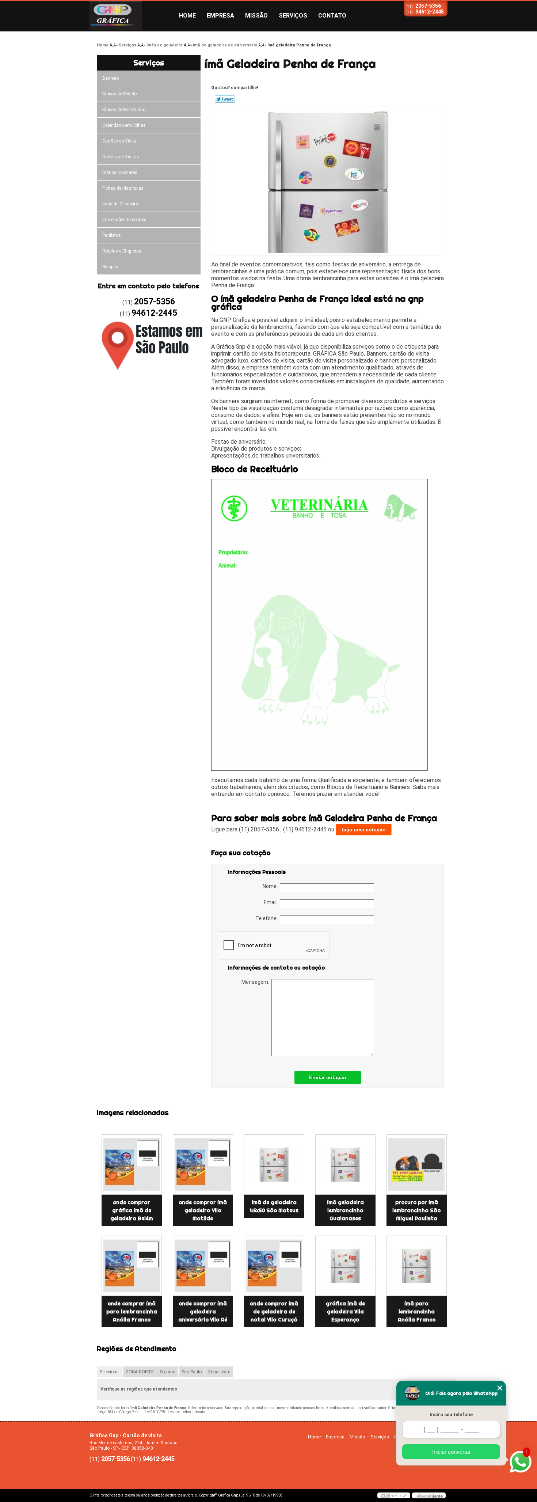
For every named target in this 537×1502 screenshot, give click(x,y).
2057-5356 (428, 6)
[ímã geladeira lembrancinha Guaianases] (345, 1164)
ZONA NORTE (140, 1371)
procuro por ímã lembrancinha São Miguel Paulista (416, 1210)
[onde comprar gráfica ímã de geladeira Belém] (132, 1164)
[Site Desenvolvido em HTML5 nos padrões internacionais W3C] (393, 1495)
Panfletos (111, 235)
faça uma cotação (364, 829)
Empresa (220, 15)
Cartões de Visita (119, 141)
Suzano (167, 1371)
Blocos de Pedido (119, 93)
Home (187, 15)
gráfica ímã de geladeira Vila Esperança (345, 1311)
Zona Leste (219, 1371)
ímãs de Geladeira (120, 203)
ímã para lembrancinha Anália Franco (416, 1311)
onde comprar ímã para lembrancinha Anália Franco (131, 1311)
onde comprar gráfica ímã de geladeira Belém (131, 1210)
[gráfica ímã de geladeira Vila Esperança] (345, 1266)
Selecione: (109, 1371)
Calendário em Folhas (124, 125)
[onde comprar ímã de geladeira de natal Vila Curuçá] (274, 1266)
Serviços (293, 15)
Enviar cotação (327, 1077)
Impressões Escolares (124, 219)
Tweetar (225, 99)
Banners (110, 78)
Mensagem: (256, 982)
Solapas (110, 266)
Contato (332, 15)
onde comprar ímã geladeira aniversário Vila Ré (202, 1311)
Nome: (271, 886)
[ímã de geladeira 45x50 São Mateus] (274, 1164)
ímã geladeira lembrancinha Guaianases (345, 1210)
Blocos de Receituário (123, 109)
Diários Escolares (119, 172)
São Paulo (192, 1371)
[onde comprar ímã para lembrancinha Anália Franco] (132, 1266)
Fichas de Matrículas (123, 188)
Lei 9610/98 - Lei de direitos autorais (175, 1412)
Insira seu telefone (451, 1414)
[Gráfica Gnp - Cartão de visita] (132, 15)
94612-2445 (429, 12)
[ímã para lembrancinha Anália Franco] (416, 1266)
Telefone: (267, 918)
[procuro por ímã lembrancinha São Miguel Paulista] (416, 1164)
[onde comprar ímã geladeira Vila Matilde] (203, 1164)
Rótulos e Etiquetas (121, 251)
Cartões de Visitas (120, 156)
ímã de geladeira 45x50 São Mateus (274, 1206)
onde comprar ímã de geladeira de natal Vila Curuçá (274, 1311)
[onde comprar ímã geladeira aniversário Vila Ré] (203, 1266)
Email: (272, 902)
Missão (256, 15)
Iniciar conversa (451, 1452)
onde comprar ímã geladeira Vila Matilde (203, 1210)
